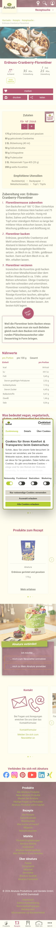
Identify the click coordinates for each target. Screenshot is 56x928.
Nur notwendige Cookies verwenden (28, 492)
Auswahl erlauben (28, 498)
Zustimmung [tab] (11, 431)
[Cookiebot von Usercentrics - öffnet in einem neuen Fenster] (39, 423)
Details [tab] (27, 431)
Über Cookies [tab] (44, 431)
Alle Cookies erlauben (28, 504)
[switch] (22, 483)
